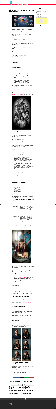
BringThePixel (41, 25)
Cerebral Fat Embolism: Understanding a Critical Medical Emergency (24, 6)
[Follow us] (44, 4)
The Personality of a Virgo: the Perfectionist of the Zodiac (18, 6)
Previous (9, 6)
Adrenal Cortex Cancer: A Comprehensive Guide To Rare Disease (14, 394)
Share (10, 9)
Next (46, 6)
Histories (11, 4)
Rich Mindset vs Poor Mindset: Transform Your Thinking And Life (12, 6)
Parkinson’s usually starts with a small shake (18, 94)
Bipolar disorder (16, 151)
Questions (14, 4)
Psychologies (19, 4)
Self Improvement (26, 4)
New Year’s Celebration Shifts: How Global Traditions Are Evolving (30, 6)
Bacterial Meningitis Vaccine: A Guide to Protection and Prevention (27, 387)
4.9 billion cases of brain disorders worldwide (26, 302)
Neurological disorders (15, 40)
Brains (22, 4)
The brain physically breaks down (20, 277)
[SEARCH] (45, 4)
